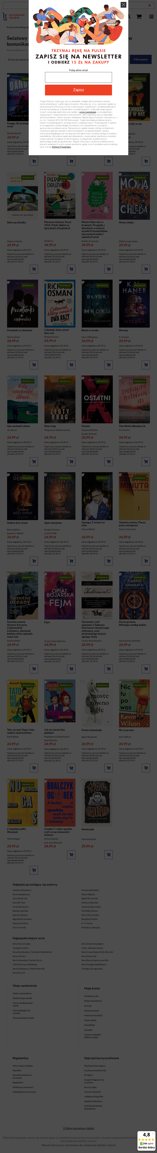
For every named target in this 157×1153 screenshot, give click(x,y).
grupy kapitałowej (87, 112)
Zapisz (78, 90)
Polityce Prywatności (61, 147)
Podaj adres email (78, 70)
